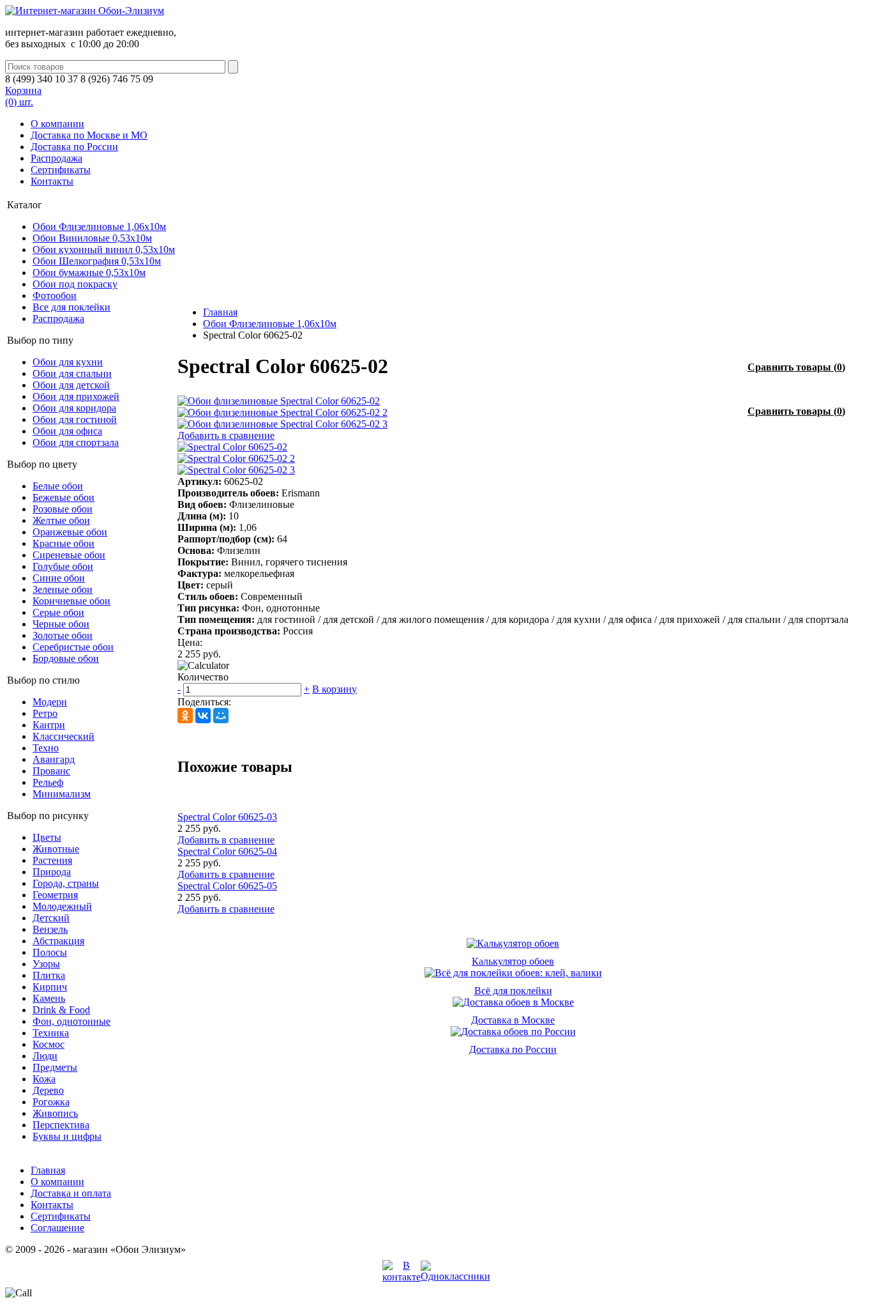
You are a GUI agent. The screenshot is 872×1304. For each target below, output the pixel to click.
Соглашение (57, 1227)
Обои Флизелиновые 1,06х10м (99, 226)
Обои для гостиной (75, 419)
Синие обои (59, 577)
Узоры (46, 963)
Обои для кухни (68, 362)
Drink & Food (61, 1009)
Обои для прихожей (76, 396)
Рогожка (51, 1101)
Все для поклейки (71, 307)
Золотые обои (63, 635)
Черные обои (61, 623)
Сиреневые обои (69, 554)
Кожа (44, 1078)
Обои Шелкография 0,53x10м (97, 261)
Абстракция (58, 940)
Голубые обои (63, 566)
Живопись (55, 1113)
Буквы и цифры (67, 1136)
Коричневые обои (71, 600)
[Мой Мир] (221, 715)
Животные (56, 848)
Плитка (49, 975)
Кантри (49, 724)
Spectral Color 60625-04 (227, 851)
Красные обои (63, 543)
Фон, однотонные (71, 1021)
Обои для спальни (72, 373)
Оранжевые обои (70, 531)
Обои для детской (71, 385)
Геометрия (55, 894)
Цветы (47, 837)
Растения (52, 860)
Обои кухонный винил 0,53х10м (104, 249)
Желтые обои (61, 520)
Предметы (55, 1067)
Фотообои (55, 295)
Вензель (50, 929)
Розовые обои (63, 508)
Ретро (45, 713)
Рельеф (48, 782)
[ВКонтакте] (203, 715)
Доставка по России (74, 146)
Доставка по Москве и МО (89, 135)
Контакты (52, 181)
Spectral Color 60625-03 (227, 816)
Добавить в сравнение (225, 435)
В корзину (334, 689)
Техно (46, 747)
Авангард (54, 759)
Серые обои (58, 612)
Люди (45, 1055)
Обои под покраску (75, 284)
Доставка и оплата (71, 1193)
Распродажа (56, 158)
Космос (48, 1044)
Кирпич (50, 986)
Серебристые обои (73, 646)
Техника (51, 1032)
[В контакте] (401, 1276)
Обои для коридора (74, 408)
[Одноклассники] (185, 715)
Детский (51, 917)
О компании (57, 123)
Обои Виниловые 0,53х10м (92, 238)
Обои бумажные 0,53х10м (89, 272)
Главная (220, 312)
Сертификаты (61, 169)
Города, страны (66, 883)
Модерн (50, 701)
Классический (63, 736)
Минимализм (62, 793)
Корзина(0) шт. (23, 96)
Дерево (48, 1090)
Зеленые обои (63, 589)
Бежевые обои (63, 497)
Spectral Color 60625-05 (227, 885)
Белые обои (58, 485)
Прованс (51, 770)
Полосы (50, 952)
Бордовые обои (66, 658)
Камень (49, 998)
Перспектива (61, 1124)
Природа (52, 871)
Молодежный (62, 906)
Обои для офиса (67, 431)
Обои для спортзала (76, 442)
